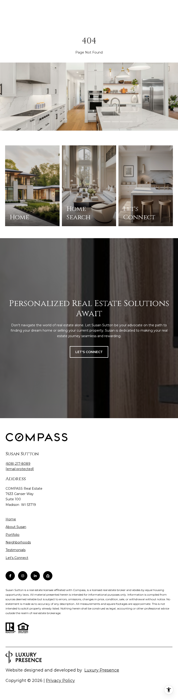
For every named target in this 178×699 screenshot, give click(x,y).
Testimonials (15, 550)
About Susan (16, 527)
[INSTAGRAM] (22, 575)
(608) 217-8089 (18, 464)
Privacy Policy (60, 680)
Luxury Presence (101, 670)
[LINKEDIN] (35, 575)
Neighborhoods (18, 542)
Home (11, 519)
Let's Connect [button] (89, 352)
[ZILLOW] (47, 575)
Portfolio (12, 535)
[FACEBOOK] (10, 575)
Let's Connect (17, 558)
